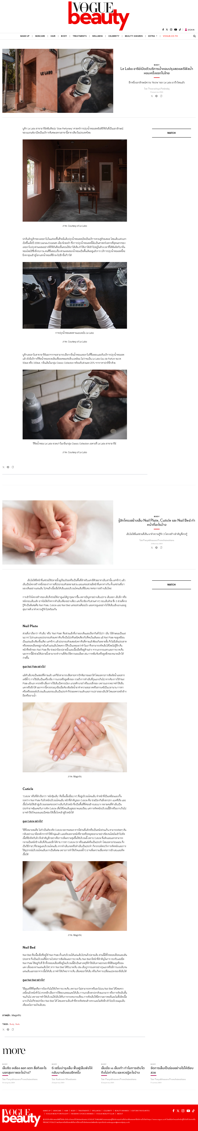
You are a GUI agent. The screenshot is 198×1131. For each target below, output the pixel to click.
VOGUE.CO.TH (170, 36)
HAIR (53, 36)
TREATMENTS (80, 36)
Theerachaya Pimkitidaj (158, 88)
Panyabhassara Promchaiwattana (158, 540)
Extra (152, 35)
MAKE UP (24, 36)
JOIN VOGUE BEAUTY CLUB (180, 1127)
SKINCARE (40, 36)
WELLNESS (97, 36)
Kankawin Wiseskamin (66, 1105)
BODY (64, 36)
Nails (18, 1024)
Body (12, 1024)
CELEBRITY (113, 36)
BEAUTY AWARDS (134, 36)
